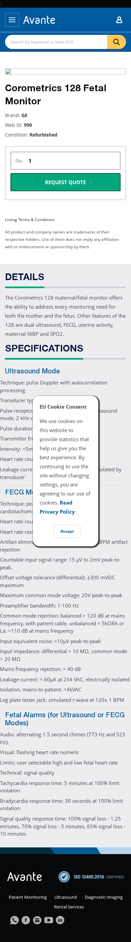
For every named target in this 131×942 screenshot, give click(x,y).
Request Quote (65, 182)
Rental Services (69, 907)
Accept (67, 531)
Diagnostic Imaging (104, 897)
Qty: (19, 160)
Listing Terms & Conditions (30, 219)
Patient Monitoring (28, 897)
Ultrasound (65, 897)
